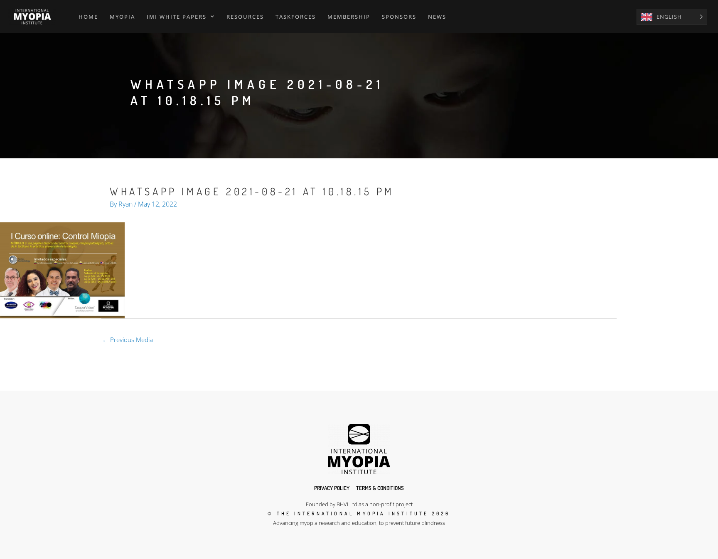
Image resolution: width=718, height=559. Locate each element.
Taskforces (295, 16)
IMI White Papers (177, 16)
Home (88, 16)
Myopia (122, 16)
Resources (245, 16)
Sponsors (399, 16)
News (437, 16)
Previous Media (127, 339)
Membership (348, 16)
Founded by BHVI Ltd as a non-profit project (359, 504)
